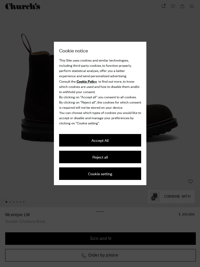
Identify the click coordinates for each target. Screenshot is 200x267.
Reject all (100, 157)
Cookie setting (100, 173)
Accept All (100, 140)
